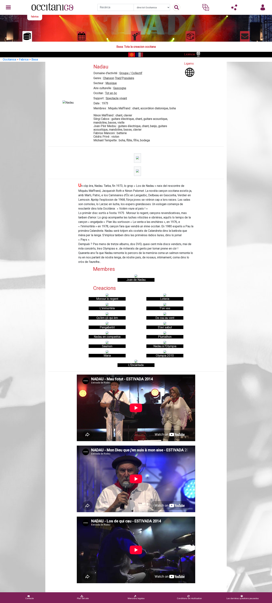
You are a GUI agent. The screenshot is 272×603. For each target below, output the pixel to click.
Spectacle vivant (116, 98)
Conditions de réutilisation (189, 598)
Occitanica (9, 59)
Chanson (108, 78)
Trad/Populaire (124, 78)
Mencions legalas (136, 598)
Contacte (29, 598)
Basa (34, 59)
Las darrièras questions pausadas (242, 598)
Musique (111, 83)
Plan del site (83, 598)
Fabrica (23, 59)
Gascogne (119, 88)
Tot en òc (111, 93)
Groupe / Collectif (130, 73)
